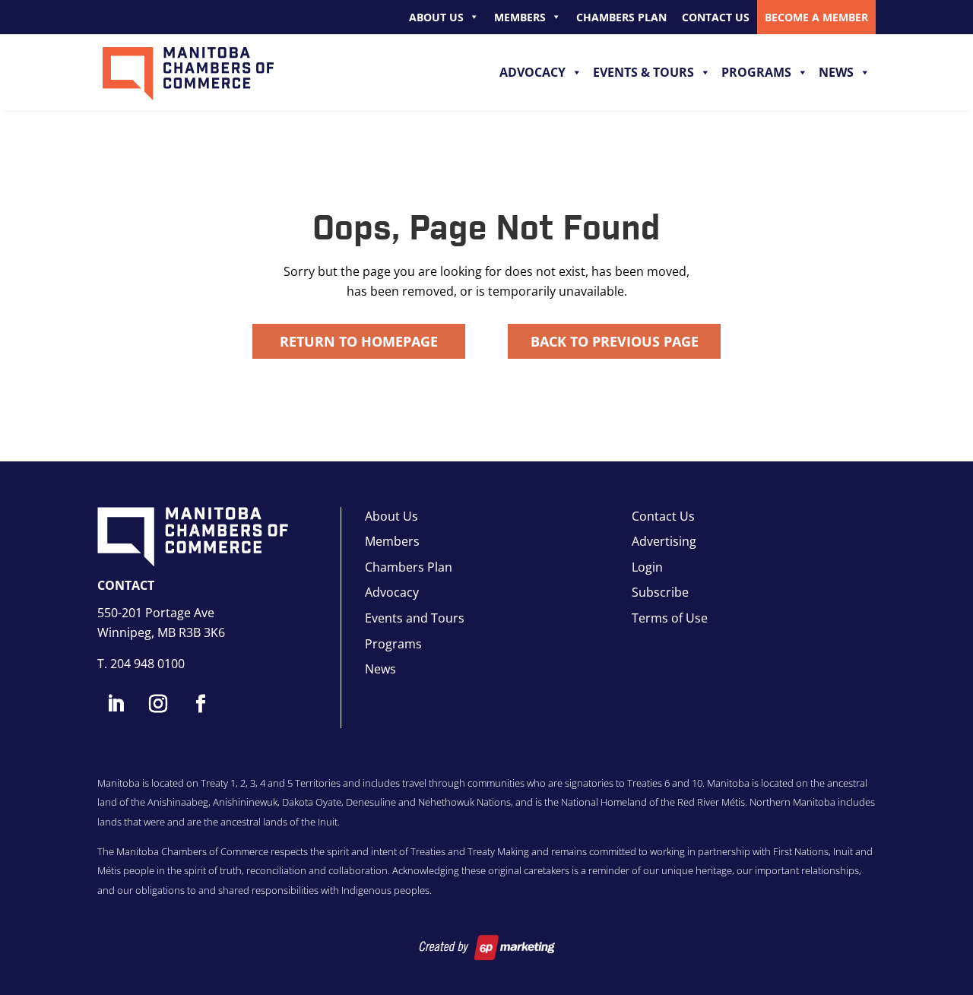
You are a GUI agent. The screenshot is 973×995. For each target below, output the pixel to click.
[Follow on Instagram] (158, 704)
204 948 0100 (147, 663)
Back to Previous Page (615, 341)
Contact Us (716, 17)
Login (647, 567)
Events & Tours (643, 72)
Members (520, 17)
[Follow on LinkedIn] (115, 704)
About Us (436, 17)
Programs (756, 72)
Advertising (664, 541)
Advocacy (532, 72)
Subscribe (660, 592)
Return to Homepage (359, 341)
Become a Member (816, 17)
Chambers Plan (621, 17)
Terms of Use (670, 618)
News (836, 72)
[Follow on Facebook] (200, 704)
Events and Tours (414, 618)
